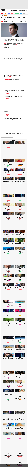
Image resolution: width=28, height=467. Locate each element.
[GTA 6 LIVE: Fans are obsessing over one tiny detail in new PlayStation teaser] (20, 142)
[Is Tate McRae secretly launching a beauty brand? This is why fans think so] (20, 433)
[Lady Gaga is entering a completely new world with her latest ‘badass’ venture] (8, 301)
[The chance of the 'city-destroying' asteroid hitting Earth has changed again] (8, 390)
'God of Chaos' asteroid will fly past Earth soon (20, 279)
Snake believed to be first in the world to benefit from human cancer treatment (8, 419)
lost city (20, 200)
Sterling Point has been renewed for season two (8, 385)
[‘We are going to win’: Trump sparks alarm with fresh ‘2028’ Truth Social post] (8, 213)
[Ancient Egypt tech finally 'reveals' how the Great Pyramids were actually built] (20, 425)
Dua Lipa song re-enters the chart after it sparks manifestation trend (8, 234)
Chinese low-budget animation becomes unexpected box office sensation (20, 243)
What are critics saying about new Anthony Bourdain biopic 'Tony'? (8, 376)
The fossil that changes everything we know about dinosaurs (20, 252)
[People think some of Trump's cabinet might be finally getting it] (20, 451)
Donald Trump (8, 147)
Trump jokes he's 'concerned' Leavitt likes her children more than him (8, 173)
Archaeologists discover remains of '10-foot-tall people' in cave (20, 270)
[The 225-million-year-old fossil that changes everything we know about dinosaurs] (20, 248)
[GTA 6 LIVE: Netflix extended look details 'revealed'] (8, 310)
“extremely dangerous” (8, 76)
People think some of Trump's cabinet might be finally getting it (20, 455)
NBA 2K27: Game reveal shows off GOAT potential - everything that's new (8, 164)
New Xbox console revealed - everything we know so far (8, 323)
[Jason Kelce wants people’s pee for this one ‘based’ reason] (8, 433)
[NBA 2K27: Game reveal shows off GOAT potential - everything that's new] (8, 160)
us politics (20, 209)
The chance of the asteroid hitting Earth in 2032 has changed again (8, 394)
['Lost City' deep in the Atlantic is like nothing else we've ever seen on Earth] (20, 195)
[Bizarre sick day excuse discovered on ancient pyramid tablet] (8, 346)
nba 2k (8, 165)
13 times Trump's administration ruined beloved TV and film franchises (20, 288)
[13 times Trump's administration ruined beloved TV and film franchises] (20, 284)
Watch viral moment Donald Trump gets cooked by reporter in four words (20, 208)
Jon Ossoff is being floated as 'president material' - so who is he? (20, 217)
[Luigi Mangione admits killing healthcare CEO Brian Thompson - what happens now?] (8, 460)
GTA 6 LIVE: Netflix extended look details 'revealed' (8, 314)
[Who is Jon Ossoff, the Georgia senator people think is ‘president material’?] (20, 213)
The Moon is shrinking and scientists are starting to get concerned (20, 341)
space (20, 280)
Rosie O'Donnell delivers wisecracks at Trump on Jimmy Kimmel (20, 349)
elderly (20, 399)
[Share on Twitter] (25, 21)
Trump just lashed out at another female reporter (8, 199)
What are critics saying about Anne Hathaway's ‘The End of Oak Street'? (20, 323)
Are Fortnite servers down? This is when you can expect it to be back (8, 428)
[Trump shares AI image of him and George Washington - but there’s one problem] (8, 451)
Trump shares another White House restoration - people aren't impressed (8, 243)
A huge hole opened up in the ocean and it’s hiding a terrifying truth (8, 252)
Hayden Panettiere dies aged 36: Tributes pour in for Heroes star (20, 164)
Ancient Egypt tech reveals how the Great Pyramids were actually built (20, 428)
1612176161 (7, 99)
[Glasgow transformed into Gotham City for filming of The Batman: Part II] (20, 414)
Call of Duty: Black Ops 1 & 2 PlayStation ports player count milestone (20, 376)
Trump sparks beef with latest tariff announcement (8, 270)
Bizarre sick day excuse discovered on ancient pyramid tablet (8, 349)
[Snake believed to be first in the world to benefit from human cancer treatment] (8, 414)
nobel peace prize (7, 137)
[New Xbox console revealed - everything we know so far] (8, 319)
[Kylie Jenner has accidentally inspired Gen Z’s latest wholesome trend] (8, 275)
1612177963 (7, 115)
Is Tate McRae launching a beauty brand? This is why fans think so (20, 437)
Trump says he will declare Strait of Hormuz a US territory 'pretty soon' (8, 341)
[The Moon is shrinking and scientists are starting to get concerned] (20, 337)
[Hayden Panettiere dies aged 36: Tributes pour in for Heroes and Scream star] (20, 160)
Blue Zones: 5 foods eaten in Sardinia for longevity (20, 305)
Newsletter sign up (22, 10)
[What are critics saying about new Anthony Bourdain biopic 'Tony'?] (8, 372)
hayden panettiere (20, 165)
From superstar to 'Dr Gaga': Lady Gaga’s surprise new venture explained (8, 305)
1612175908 (7, 98)
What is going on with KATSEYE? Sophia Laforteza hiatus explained (8, 358)
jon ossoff (20, 218)
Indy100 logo (14, 10)
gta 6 (20, 147)
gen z (20, 315)
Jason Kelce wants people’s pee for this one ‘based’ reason (8, 437)
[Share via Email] (26, 21)
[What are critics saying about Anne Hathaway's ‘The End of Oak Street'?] (20, 319)
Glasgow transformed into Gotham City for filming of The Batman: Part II (20, 419)
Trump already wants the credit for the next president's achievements (20, 173)
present (17, 44)
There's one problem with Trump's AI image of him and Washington (8, 455)
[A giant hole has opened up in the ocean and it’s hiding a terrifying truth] (8, 248)
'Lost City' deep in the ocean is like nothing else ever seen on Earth (20, 199)
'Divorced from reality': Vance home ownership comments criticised (20, 234)
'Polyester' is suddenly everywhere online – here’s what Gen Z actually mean (20, 314)
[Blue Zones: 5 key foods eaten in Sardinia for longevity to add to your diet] (20, 301)
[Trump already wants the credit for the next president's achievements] (20, 169)
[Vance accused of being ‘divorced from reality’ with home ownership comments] (20, 231)
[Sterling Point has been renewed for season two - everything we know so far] (8, 381)
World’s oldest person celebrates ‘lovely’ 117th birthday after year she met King (20, 398)
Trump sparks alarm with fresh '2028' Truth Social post (8, 217)
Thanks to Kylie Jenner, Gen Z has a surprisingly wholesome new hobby (8, 279)
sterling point (8, 386)
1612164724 (7, 114)
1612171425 (7, 93)
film (8, 377)
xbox (8, 324)
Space (8, 399)
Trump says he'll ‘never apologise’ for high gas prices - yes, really (8, 146)
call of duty (20, 377)
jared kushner (5, 15)
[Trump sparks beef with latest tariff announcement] (8, 266)
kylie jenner (8, 280)
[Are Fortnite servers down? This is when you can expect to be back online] (8, 425)
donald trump (3, 137)
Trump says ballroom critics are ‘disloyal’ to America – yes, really (8, 208)
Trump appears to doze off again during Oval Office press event (8, 181)
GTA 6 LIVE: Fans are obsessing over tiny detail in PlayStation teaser (20, 146)
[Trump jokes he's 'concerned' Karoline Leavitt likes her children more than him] (8, 169)
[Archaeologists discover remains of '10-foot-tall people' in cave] (20, 266)
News (2, 15)
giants (20, 271)
